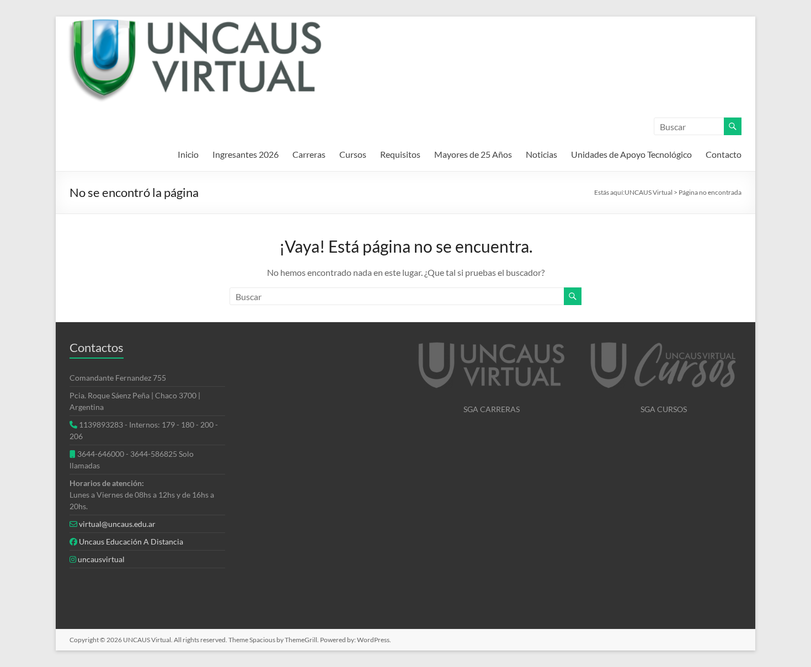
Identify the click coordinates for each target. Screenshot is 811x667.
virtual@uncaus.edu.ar (117, 524)
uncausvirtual (101, 559)
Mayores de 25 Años (473, 154)
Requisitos (400, 154)
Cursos (352, 154)
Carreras (309, 154)
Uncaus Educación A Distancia (131, 541)
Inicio (188, 154)
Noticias (541, 154)
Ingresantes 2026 (245, 154)
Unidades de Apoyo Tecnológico (631, 154)
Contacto (723, 154)
